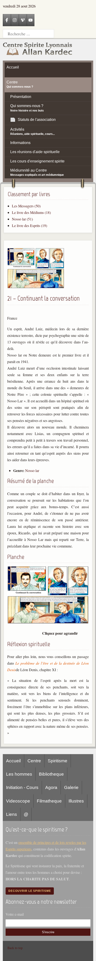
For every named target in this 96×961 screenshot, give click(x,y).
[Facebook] (7, 20)
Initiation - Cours (22, 787)
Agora (51, 787)
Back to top (15, 948)
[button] (35, 286)
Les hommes (19, 774)
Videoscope (18, 801)
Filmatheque (49, 801)
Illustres (76, 801)
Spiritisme (57, 760)
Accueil (13, 760)
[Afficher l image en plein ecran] (48, 622)
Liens (11, 814)
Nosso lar (32, 470)
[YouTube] (30, 20)
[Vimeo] (23, 20)
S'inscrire (48, 932)
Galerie (71, 787)
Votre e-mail (15, 914)
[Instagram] (15, 20)
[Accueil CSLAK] (38, 49)
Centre (34, 760)
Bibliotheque (51, 774)
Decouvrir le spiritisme (29, 891)
